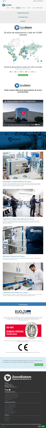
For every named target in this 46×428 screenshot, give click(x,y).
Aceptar (43, 426)
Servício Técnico (8, 418)
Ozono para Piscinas (8, 409)
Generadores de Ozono (23, 13)
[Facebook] (6, 390)
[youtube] (10, 390)
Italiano (23, 71)
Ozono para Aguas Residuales (10, 406)
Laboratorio (7, 417)
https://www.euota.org (35, 319)
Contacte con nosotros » (23, 75)
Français (18, 71)
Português (29, 71)
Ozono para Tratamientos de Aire (11, 411)
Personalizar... (3, 426)
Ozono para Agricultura (9, 408)
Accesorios (7, 400)
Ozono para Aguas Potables (10, 405)
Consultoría (7, 420)
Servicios (23, 21)
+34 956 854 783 (9, 384)
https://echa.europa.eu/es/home (23, 320)
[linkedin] (8, 390)
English (12, 71)
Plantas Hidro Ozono (8, 399)
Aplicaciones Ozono (23, 17)
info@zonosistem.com (10, 385)
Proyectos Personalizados (9, 413)
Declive (39, 426)
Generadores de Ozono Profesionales (11, 395)
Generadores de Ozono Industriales (11, 393)
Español (34, 71)
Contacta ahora (38, 364)
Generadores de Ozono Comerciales (11, 396)
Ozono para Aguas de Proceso (10, 404)
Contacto (6, 383)
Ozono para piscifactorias (9, 410)
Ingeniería (6, 419)
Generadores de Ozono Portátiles (11, 397)
